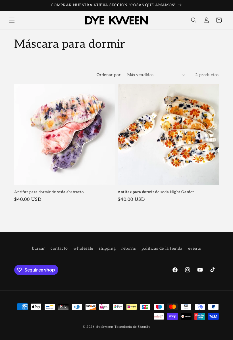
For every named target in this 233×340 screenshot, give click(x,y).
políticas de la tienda (162, 248)
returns (128, 248)
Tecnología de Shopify (133, 327)
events (194, 248)
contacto (59, 248)
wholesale (83, 248)
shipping (107, 248)
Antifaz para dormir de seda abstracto (49, 192)
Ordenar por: (109, 74)
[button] (12, 20)
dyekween (104, 327)
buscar (38, 248)
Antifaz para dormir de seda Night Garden (156, 192)
